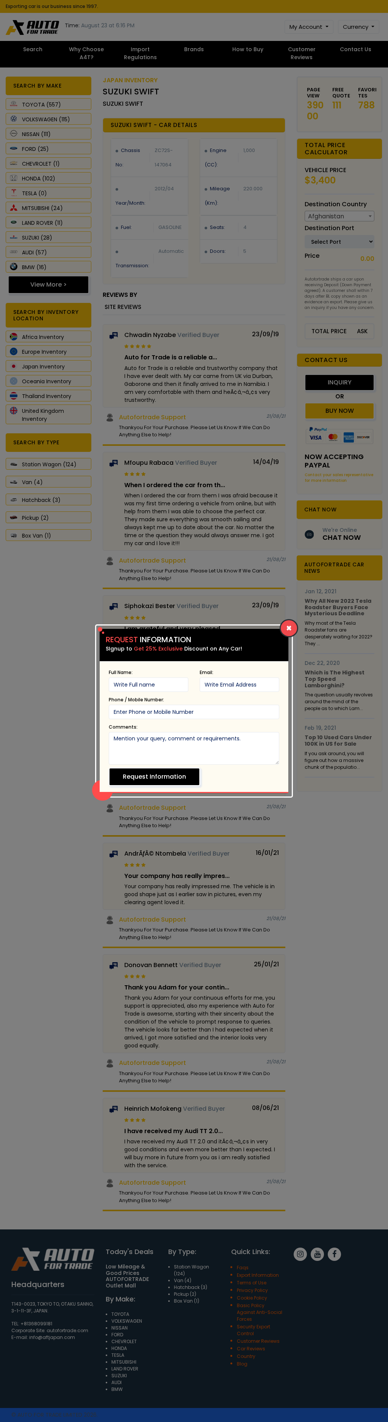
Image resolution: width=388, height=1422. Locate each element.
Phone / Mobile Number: (136, 699)
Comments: (123, 727)
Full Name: (121, 672)
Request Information (154, 776)
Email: (206, 672)
